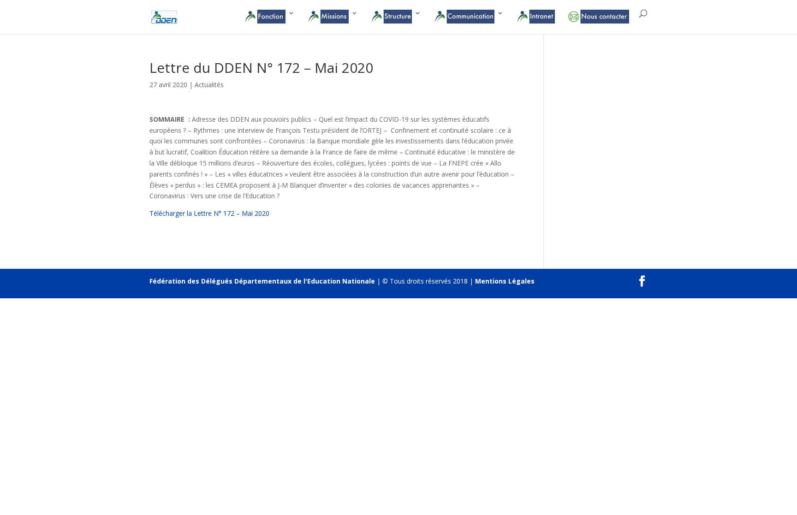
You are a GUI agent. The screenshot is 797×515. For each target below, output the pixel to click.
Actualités (209, 84)
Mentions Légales (505, 281)
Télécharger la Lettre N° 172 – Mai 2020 (209, 213)
